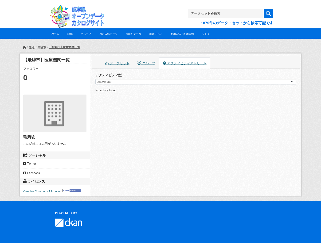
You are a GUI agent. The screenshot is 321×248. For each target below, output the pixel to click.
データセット (119, 63)
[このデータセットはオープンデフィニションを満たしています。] (71, 191)
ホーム (55, 33)
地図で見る (155, 33)
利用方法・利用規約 (182, 33)
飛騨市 (42, 47)
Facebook (33, 173)
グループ (86, 33)
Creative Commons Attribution (42, 191)
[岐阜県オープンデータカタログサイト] (76, 8)
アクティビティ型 (109, 74)
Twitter (31, 163)
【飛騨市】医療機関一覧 (64, 47)
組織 (70, 33)
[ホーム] (24, 47)
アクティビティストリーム (186, 63)
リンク (206, 33)
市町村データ (133, 33)
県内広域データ (108, 33)
